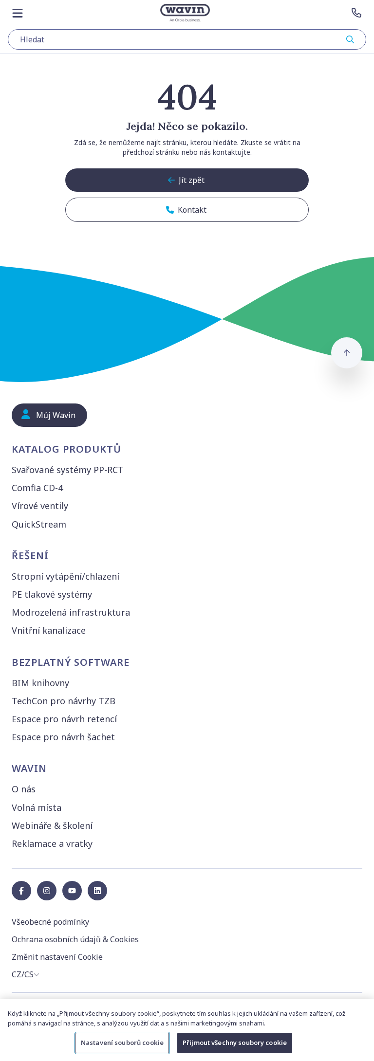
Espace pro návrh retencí (64, 719)
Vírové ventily (40, 506)
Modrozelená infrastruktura (71, 612)
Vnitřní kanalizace (49, 630)
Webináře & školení (52, 825)
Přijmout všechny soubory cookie (235, 1042)
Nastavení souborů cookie (122, 1042)
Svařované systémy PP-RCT (68, 470)
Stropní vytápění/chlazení (65, 576)
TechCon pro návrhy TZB (63, 701)
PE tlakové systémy (52, 594)
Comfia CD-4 (37, 488)
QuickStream (39, 524)
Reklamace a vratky (52, 843)
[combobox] (187, 39)
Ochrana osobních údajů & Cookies (75, 939)
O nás (24, 789)
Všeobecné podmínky (50, 921)
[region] (187, 1030)
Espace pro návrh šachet (63, 737)
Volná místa (36, 807)
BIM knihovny (40, 683)
